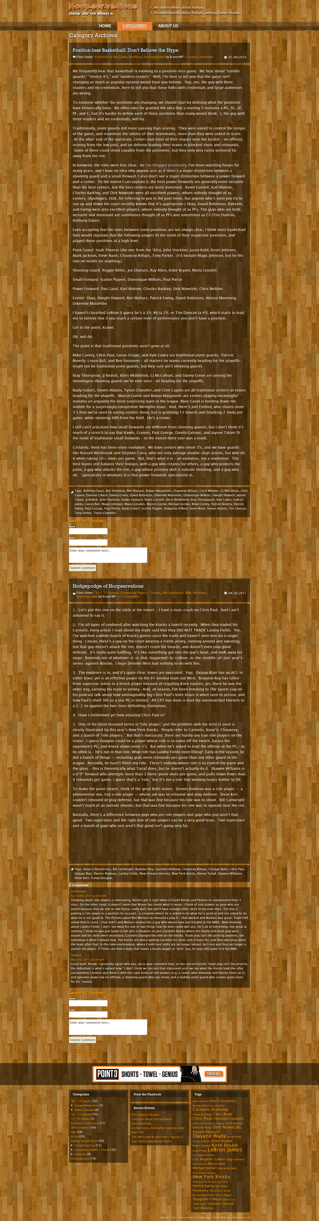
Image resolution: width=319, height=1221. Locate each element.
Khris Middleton (177, 499)
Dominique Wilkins (197, 495)
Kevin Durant (222, 1141)
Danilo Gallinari (200, 1123)
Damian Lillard (96, 495)
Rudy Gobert (131, 508)
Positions (135, 57)
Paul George (93, 508)
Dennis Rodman (105, 873)
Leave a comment (200, 57)
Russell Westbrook (203, 1195)
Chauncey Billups (185, 490)
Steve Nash (197, 508)
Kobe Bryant (225, 1145)
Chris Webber (209, 490)
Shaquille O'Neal (176, 508)
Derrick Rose (202, 1127)
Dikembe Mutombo (168, 495)
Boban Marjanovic (158, 490)
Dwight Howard (223, 495)
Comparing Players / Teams (140, 592)
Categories (135, 26)
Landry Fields (128, 873)
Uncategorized (154, 57)
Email (72, 537)
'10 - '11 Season (106, 592)
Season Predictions (86, 1106)
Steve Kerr (82, 878)
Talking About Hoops (84, 1141)
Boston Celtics (201, 1106)
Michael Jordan (179, 504)
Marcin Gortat (157, 504)
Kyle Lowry (224, 499)
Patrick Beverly (221, 504)
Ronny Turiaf (207, 873)
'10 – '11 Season (81, 1114)
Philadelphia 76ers (204, 1191)
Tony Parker (83, 513)
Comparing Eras (85, 1145)
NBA (188, 592)
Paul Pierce (112, 508)
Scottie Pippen (152, 508)
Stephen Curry (229, 1199)
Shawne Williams (230, 873)
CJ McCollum (230, 490)
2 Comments (130, 596)
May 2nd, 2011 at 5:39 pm (87, 960)
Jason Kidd (234, 1137)
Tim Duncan (237, 508)
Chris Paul (237, 869)
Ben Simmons (115, 490)
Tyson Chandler (105, 513)
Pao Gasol (222, 1182)
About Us (168, 26)
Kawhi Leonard (132, 499)
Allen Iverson (200, 1101)
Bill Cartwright (123, 869)
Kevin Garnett (154, 499)
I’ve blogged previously (165, 165)
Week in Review (84, 1110)
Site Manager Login (202, 1217)
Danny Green (118, 495)
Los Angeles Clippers (204, 1155)
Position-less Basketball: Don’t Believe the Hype (126, 50)
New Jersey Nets (227, 1168)
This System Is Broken (145, 1115)
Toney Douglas (101, 878)
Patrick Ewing (203, 1186)
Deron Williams (234, 1123)
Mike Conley (200, 504)
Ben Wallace (135, 490)
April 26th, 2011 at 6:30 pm (88, 896)
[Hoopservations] (103, 10)
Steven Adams (217, 508)
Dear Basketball (141, 1124)
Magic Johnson (112, 504)
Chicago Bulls (218, 869)
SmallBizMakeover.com (239, 1217)
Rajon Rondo (224, 1190)
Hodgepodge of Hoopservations (108, 586)
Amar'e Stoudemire (97, 869)
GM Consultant (172, 592)
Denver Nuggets (216, 1123)
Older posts (83, 1052)
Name (72, 526)
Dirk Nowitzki (227, 1127)
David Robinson (141, 495)
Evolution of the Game (111, 57)
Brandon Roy (144, 869)
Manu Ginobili (135, 504)
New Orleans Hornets (155, 873)
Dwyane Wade (209, 1136)
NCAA (74, 1137)
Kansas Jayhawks (202, 1141)
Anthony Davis (93, 490)
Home (105, 26)
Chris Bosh (222, 1114)
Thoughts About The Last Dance (152, 1119)
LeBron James (225, 1150)
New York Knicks (184, 873)
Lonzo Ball (92, 504)
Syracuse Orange (220, 1203)
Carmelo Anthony (167, 869)
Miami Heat (216, 1163)
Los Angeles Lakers (209, 1159)
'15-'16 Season (80, 1119)
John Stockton (110, 499)
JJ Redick (92, 499)
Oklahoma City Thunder (204, 1182)
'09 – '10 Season (81, 1101)
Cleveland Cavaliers (228, 1118)
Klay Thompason (203, 499)
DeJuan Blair (83, 873)
